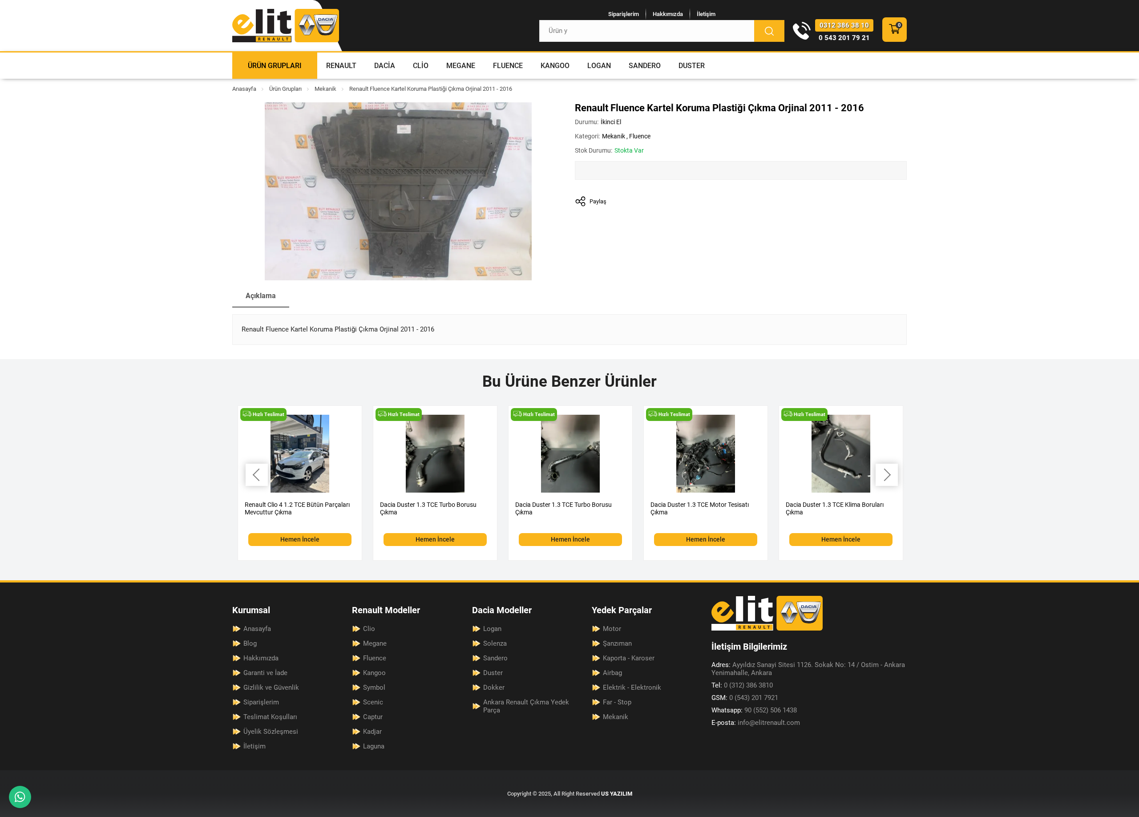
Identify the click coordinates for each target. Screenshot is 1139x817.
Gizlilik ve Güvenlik (271, 688)
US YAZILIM (616, 793)
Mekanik (325, 88)
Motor (612, 629)
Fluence (508, 65)
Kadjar (372, 732)
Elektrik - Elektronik (632, 688)
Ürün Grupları (275, 65)
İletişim (706, 14)
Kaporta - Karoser (628, 658)
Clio (420, 65)
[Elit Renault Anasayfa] (285, 25)
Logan (599, 65)
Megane (460, 65)
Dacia (384, 65)
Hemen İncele (299, 539)
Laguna (373, 746)
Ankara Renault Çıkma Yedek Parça (526, 706)
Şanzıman (617, 643)
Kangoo (555, 65)
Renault (341, 65)
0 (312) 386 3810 (742, 685)
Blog (250, 643)
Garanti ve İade (265, 673)
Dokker (494, 688)
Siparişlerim (623, 14)
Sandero (645, 65)
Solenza (495, 643)
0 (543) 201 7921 (744, 698)
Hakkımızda (668, 14)
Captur (373, 717)
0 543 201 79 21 (844, 38)
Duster (692, 65)
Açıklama (261, 295)
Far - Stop (617, 702)
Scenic (373, 702)
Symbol (374, 688)
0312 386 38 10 (844, 25)
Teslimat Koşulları (270, 717)
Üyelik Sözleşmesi (270, 732)
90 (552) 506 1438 (754, 710)
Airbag (612, 673)
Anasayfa (244, 88)
